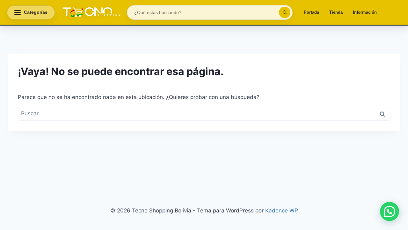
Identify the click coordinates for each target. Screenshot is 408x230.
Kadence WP (281, 210)
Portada (311, 12)
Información (365, 12)
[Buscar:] (204, 113)
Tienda (336, 12)
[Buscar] (284, 12)
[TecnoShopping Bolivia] (91, 12)
